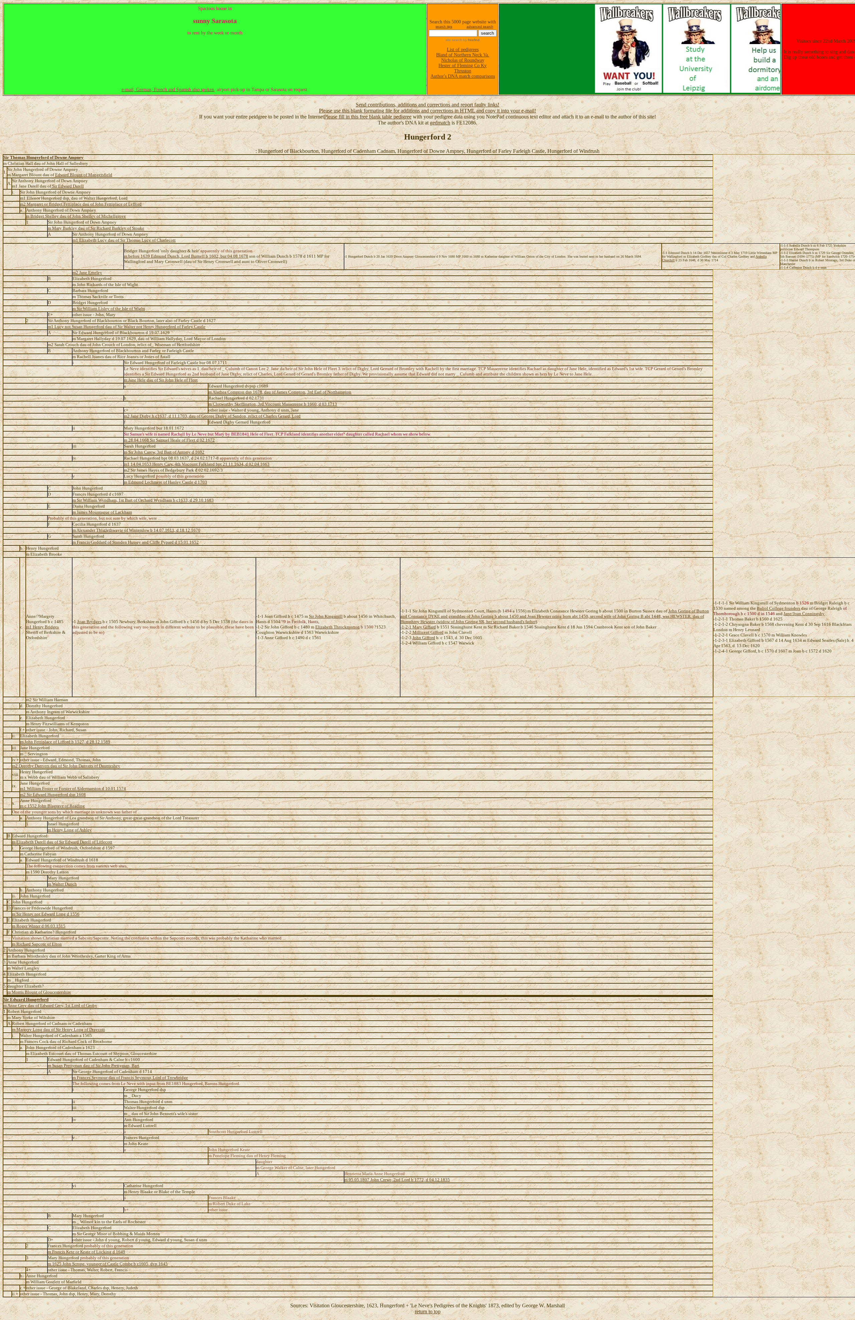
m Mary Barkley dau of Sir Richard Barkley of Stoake (96, 228)
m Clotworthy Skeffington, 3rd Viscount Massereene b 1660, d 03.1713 (272, 404)
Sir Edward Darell (67, 186)
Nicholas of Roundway (462, 60)
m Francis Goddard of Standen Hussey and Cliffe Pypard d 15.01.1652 (135, 542)
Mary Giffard (424, 626)
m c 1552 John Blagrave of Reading (52, 805)
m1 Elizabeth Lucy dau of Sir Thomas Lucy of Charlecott (124, 240)
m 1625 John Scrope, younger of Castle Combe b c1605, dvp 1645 (108, 1263)
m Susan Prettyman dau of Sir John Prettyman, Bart (93, 1065)
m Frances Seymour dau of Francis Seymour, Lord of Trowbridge (130, 1077)
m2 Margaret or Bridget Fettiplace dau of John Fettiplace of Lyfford (81, 204)
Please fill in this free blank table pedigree (367, 116)
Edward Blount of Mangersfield (83, 174)
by (471, 40)
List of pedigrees (463, 49)
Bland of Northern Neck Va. (462, 54)
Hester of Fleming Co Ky (463, 65)
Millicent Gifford (427, 632)
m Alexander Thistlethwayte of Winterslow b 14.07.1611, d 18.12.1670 (136, 530)
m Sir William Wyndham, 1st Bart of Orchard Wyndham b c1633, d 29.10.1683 (143, 500)
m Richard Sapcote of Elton (37, 944)
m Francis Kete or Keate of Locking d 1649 (86, 1251)
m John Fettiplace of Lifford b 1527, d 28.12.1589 (65, 741)
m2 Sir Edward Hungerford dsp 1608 (53, 794)
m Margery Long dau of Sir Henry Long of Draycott (58, 1029)
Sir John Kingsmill (326, 616)
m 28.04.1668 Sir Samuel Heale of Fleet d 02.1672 (169, 440)
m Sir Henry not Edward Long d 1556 (45, 913)
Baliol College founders (778, 608)
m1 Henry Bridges (42, 626)
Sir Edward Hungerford (25, 999)
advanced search (480, 26)
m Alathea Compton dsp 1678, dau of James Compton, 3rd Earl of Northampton (279, 391)
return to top (428, 1311)
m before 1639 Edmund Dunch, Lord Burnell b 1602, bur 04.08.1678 (186, 256)
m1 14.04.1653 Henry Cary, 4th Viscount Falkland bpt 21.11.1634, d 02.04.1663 (197, 464)
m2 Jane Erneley (87, 272)
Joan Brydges (89, 621)
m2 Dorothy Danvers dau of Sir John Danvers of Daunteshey (66, 765)
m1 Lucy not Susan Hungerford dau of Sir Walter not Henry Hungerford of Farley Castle (126, 326)
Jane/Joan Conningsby (804, 613)
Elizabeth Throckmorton (337, 626)
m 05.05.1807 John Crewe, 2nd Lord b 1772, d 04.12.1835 (397, 1179)
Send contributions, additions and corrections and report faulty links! (427, 104)
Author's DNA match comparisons (463, 76)
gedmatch (440, 122)
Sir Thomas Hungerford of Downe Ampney (43, 157)
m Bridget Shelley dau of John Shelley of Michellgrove (76, 216)
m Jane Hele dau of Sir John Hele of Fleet (161, 379)
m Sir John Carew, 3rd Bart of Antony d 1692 (164, 452)
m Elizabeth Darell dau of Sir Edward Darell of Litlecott (62, 841)
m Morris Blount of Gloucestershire (39, 992)
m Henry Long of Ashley (70, 829)
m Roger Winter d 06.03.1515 (38, 926)
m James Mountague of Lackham (102, 512)
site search (454, 40)
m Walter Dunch (62, 883)
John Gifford (423, 637)
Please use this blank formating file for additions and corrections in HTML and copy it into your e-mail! (427, 110)
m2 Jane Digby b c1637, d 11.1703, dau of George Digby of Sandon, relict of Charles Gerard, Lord (212, 416)
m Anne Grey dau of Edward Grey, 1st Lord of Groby (50, 1005)
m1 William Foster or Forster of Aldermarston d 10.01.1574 (73, 788)
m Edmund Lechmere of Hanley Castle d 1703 (165, 482)
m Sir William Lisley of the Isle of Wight (108, 308)
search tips (444, 26)
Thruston (462, 70)
